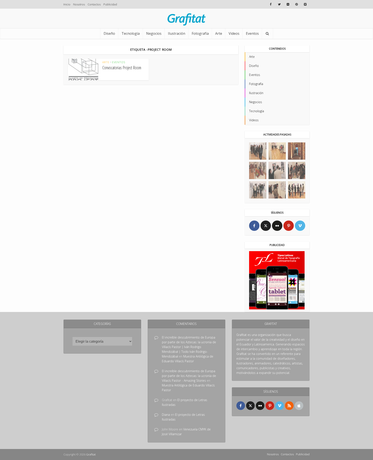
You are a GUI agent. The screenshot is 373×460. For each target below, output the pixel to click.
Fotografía (200, 33)
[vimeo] (300, 226)
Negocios (153, 33)
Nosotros (79, 4)
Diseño (109, 33)
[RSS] (289, 405)
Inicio (66, 4)
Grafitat (91, 454)
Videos (234, 33)
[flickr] (277, 226)
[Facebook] (254, 226)
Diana (166, 415)
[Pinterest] (288, 226)
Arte (218, 33)
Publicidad (110, 4)
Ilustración (176, 33)
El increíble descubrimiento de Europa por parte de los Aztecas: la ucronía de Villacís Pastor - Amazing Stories (189, 376)
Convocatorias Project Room (121, 68)
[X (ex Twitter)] (266, 226)
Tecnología (131, 33)
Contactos (94, 4)
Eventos (252, 33)
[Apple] (299, 405)
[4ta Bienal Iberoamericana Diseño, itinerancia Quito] (257, 151)
